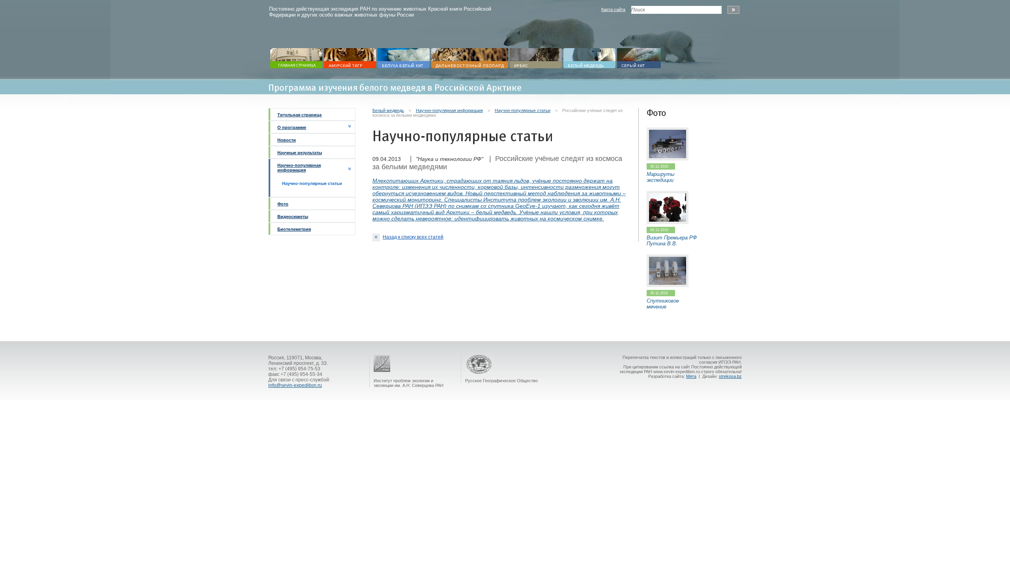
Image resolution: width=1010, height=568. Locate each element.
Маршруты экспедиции (661, 177)
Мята (691, 376)
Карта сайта (613, 9)
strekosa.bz (730, 376)
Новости (286, 140)
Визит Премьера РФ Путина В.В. (672, 241)
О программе (291, 127)
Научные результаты (299, 152)
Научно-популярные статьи (522, 110)
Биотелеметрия (294, 229)
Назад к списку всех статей (413, 237)
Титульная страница (299, 114)
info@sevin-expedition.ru (295, 385)
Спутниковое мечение (663, 304)
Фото (282, 204)
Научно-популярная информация (299, 167)
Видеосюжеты (292, 216)
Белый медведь (388, 110)
